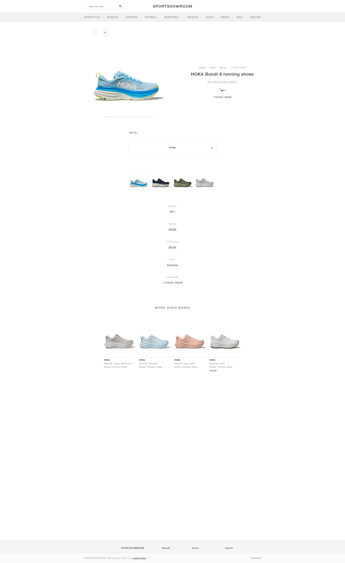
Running (172, 264)
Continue (256, 558)
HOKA (212, 67)
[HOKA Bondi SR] (161, 180)
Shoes (202, 67)
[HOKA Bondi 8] (139, 180)
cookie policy (139, 558)
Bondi (223, 67)
